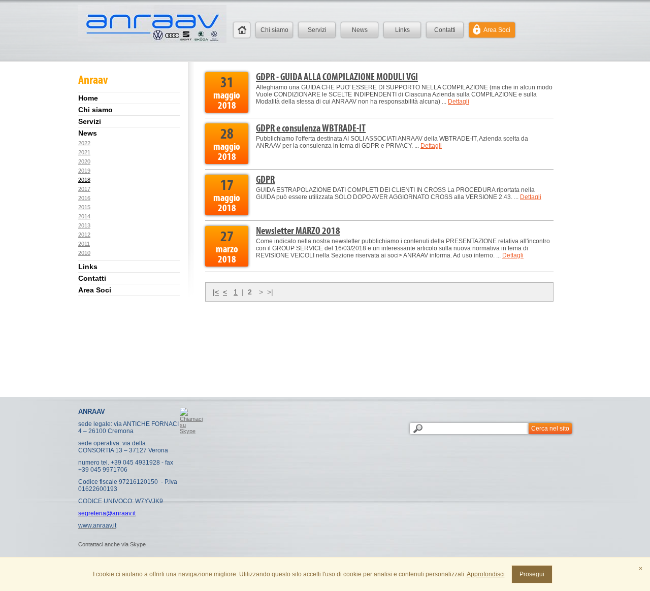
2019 (84, 171)
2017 (84, 189)
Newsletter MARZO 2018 (298, 230)
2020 (84, 161)
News (360, 30)
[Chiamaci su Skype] (191, 431)
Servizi (317, 30)
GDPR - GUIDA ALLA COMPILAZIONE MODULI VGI (337, 77)
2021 (84, 152)
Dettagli (458, 101)
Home (242, 30)
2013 (84, 225)
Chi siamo (274, 30)
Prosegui (531, 574)
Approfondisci (486, 574)
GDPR (265, 179)
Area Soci (496, 30)
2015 (84, 207)
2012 (84, 235)
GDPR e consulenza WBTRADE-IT (311, 128)
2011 (84, 244)
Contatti (445, 30)
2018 (84, 180)
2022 (84, 143)
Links (402, 30)
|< (216, 292)
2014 (84, 216)
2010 (84, 253)
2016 (84, 198)
